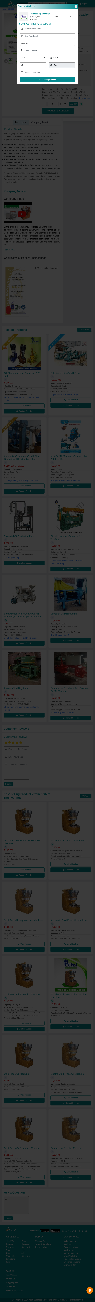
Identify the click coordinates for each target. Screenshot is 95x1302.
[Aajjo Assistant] (89, 1290)
